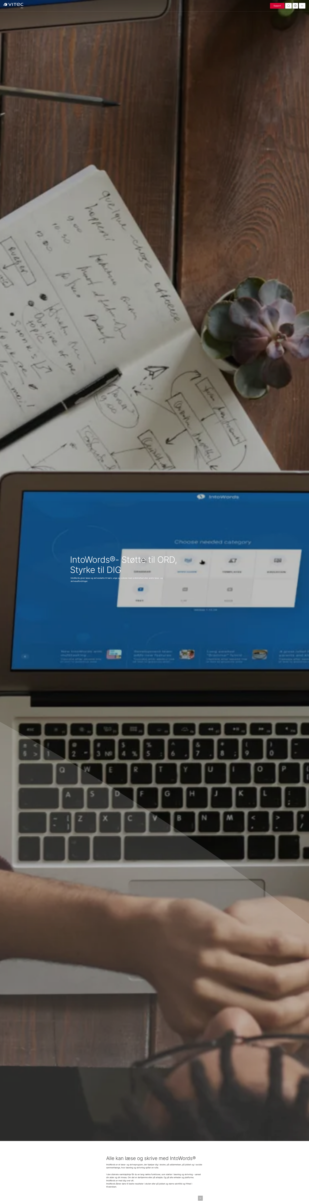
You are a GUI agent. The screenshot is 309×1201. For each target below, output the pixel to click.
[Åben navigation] (302, 6)
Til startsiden (13, 6)
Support (277, 5)
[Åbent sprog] (295, 6)
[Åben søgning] (288, 6)
